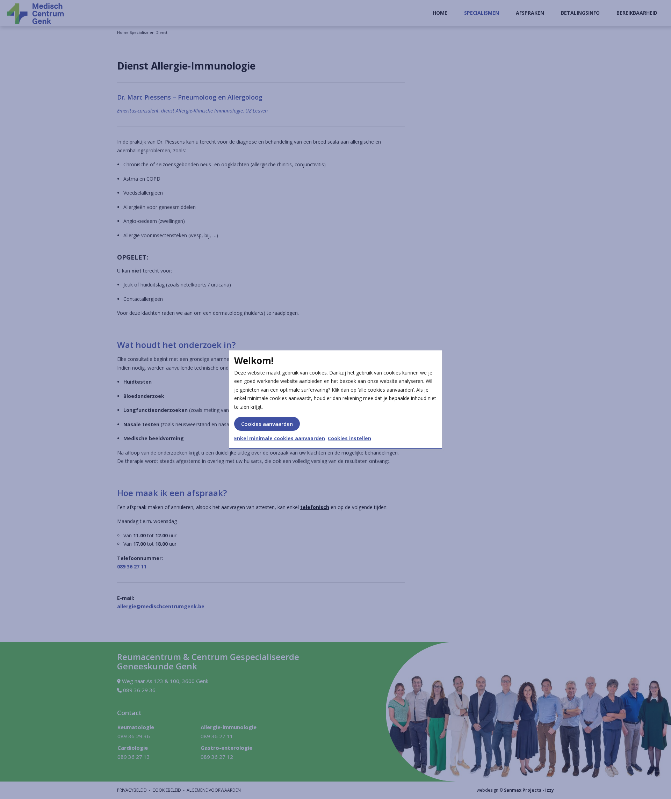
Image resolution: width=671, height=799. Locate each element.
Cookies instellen (349, 438)
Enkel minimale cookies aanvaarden (279, 438)
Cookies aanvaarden (267, 423)
